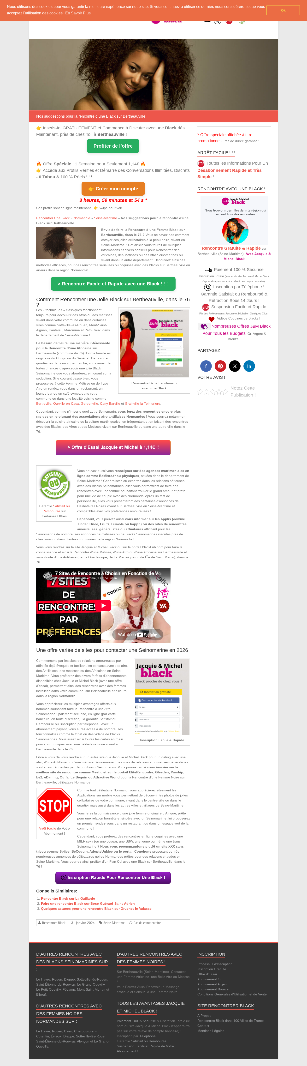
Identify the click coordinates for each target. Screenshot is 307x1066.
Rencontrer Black (53, 922)
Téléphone (147, 1036)
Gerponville (89, 403)
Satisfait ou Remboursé (148, 1041)
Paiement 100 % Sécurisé (136, 1021)
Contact (203, 1026)
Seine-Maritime (105, 218)
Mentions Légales (210, 1031)
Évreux (56, 1036)
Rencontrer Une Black (53, 218)
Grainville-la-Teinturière (142, 403)
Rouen (57, 979)
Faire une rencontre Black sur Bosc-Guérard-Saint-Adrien (88, 903)
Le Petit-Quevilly (48, 989)
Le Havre (43, 979)
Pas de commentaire (147, 922)
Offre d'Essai (207, 974)
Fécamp (69, 989)
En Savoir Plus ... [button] (79, 13)
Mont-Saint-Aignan (91, 989)
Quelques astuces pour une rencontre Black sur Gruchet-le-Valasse (96, 908)
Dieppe (69, 979)
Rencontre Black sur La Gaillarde (68, 898)
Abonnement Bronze (213, 989)
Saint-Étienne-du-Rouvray (55, 984)
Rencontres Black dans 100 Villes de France (231, 1021)
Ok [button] (283, 10)
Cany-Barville (110, 403)
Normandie (81, 218)
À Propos (204, 1016)
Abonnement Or (209, 979)
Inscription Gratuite (211, 969)
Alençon (83, 1041)
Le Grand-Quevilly (91, 984)
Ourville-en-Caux (66, 403)
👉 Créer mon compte (113, 188)
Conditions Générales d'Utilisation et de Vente (232, 994)
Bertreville (43, 403)
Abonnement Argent (212, 984)
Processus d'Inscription (214, 964)
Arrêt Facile (47, 828)
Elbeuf (41, 994)
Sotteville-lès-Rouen (92, 979)
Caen (68, 1031)
